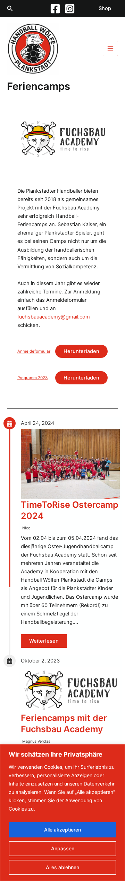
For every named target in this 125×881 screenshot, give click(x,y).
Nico (26, 528)
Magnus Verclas (36, 741)
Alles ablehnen (62, 867)
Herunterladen (81, 351)
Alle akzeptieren (62, 830)
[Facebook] (55, 8)
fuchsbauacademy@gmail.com (53, 317)
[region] (62, 812)
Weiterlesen (44, 641)
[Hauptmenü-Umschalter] (110, 48)
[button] (10, 8)
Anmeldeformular (33, 351)
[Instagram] (70, 8)
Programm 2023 (32, 377)
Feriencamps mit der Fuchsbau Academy (64, 724)
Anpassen (62, 848)
